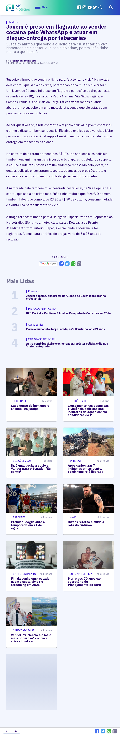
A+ (16, 731)
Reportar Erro (62, 257)
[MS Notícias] (18, 8)
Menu (45, 7)
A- (7, 731)
